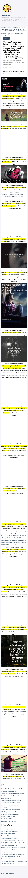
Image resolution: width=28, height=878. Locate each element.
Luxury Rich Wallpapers (7, 852)
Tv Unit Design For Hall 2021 (9, 791)
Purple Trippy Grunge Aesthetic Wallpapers (12, 793)
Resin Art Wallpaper (6, 836)
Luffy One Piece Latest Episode (9, 805)
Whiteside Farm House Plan (8, 821)
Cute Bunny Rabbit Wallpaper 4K (10, 795)
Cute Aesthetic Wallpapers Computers (11, 818)
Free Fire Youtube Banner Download (10, 856)
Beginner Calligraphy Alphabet (9, 838)
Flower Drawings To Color (8, 816)
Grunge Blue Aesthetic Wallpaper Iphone (12, 840)
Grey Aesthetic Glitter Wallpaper (10, 814)
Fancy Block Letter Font (7, 859)
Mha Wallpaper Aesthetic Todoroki (10, 812)
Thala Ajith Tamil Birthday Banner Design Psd (13, 842)
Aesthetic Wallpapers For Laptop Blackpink (12, 789)
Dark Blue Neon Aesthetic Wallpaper (11, 800)
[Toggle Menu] (24, 3)
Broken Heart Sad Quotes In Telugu (10, 802)
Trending (6, 38)
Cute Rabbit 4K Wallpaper (8, 863)
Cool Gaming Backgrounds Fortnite (10, 829)
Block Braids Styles (6, 798)
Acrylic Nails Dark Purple (8, 833)
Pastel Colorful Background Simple (10, 809)
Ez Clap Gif (4, 807)
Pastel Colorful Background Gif (9, 831)
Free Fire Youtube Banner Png (9, 845)
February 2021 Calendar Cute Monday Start (12, 854)
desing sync (6, 15)
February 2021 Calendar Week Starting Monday (14, 861)
